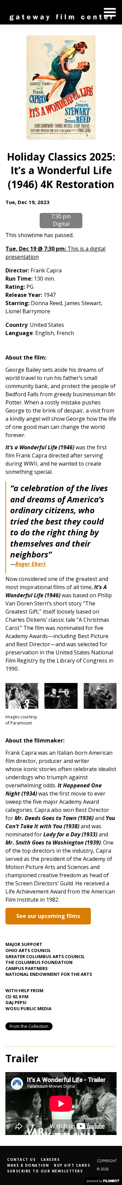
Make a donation (28, 1165)
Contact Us (21, 1159)
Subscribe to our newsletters (45, 1171)
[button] (109, 12)
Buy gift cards (72, 1165)
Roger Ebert (30, 564)
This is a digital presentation (55, 253)
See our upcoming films (48, 916)
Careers (50, 1159)
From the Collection (28, 1026)
